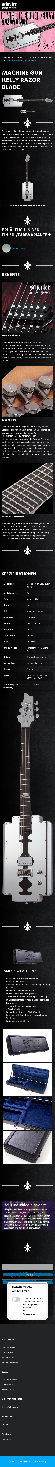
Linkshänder (7, 1352)
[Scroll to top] (49, 1460)
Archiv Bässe (8, 1389)
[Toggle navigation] (51, 5)
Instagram (6, 1439)
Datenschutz (10, 1461)
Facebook (6, 1434)
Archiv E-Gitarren (10, 1362)
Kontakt (5, 1429)
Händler (5, 1424)
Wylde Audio (8, 1357)
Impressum (25, 1461)
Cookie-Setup (40, 1461)
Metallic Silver (19, 248)
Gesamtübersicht (10, 1347)
